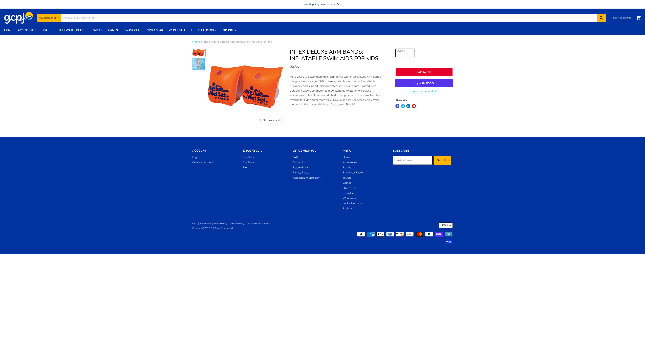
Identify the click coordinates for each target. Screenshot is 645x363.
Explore (228, 30)
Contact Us (299, 162)
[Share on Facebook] (397, 106)
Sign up (627, 17)
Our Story (248, 157)
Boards (47, 30)
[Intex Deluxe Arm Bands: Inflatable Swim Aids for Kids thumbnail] (198, 53)
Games (113, 30)
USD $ (444, 225)
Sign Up (442, 160)
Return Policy (301, 167)
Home (8, 30)
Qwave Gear (132, 30)
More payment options (424, 91)
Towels (96, 30)
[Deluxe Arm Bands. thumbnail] (198, 64)
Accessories (27, 30)
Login (616, 17)
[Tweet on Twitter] (403, 106)
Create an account (202, 162)
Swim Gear (155, 30)
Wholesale (177, 30)
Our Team (248, 162)
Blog (245, 167)
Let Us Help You (203, 30)
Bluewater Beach (72, 30)
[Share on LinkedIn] (408, 106)
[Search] (601, 18)
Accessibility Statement (306, 178)
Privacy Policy (301, 172)
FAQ (295, 157)
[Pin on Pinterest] (414, 106)
